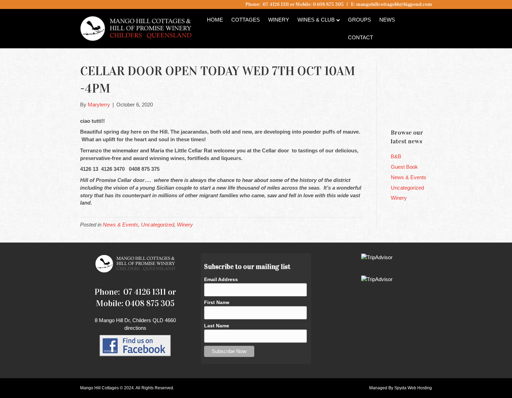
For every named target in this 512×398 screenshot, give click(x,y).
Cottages (245, 20)
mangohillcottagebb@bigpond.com (394, 4)
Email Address (221, 279)
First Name (217, 302)
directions (135, 328)
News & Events (120, 225)
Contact (360, 37)
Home (215, 20)
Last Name (216, 325)
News (387, 20)
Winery (278, 20)
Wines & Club (316, 20)
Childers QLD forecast (432, 111)
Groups (359, 20)
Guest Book (404, 167)
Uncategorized (157, 225)
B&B (396, 156)
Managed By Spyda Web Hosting (400, 387)
